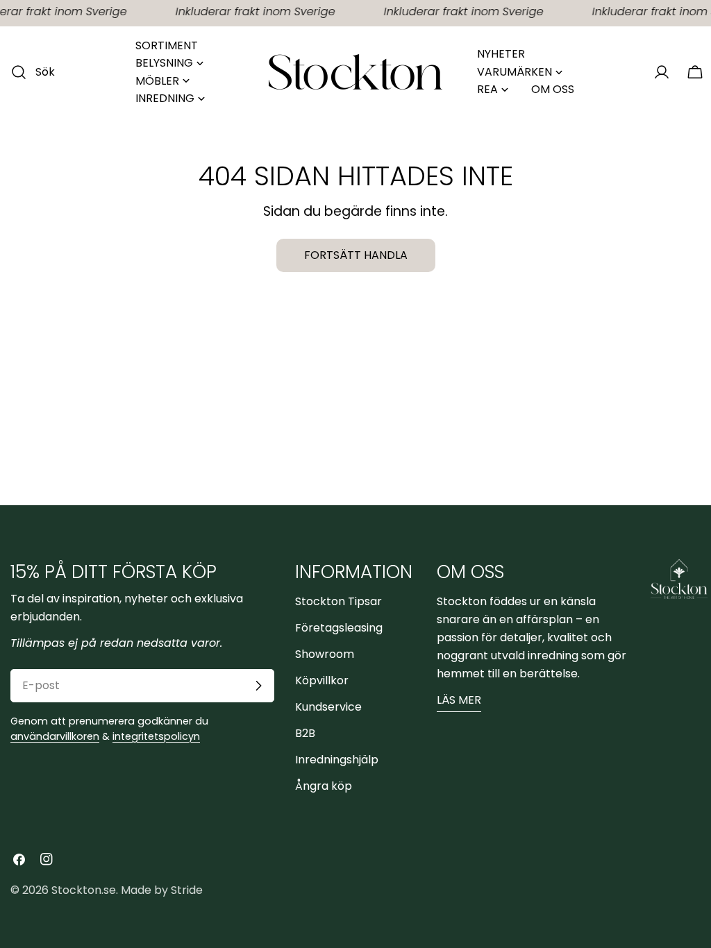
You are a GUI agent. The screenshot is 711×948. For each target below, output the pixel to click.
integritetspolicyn (156, 736)
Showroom (324, 654)
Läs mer (459, 700)
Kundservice (328, 707)
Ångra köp (323, 786)
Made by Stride (162, 890)
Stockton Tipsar (338, 601)
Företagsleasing (339, 628)
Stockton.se (83, 890)
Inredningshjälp (336, 760)
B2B (305, 733)
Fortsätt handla (356, 255)
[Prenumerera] (258, 685)
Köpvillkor (322, 680)
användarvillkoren (54, 736)
